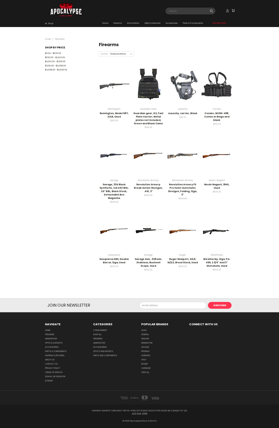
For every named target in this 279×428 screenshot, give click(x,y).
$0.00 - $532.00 (53, 53)
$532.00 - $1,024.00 (55, 57)
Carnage (146, 368)
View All (145, 372)
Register (60, 376)
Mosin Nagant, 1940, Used (216, 186)
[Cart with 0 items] (233, 10)
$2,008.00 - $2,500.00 (56, 69)
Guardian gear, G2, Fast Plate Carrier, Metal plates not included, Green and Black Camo (148, 118)
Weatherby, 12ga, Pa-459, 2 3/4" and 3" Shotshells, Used (216, 262)
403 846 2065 (219, 23)
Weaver (145, 338)
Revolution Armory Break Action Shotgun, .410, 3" (148, 188)
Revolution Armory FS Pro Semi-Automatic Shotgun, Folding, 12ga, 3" (182, 189)
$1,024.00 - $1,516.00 (55, 61)
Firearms (117, 23)
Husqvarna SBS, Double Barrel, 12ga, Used (114, 260)
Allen (143, 330)
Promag (145, 351)
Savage (145, 347)
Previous (270, 418)
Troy (143, 359)
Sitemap (49, 380)
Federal (145, 334)
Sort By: (104, 53)
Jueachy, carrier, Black (182, 113)
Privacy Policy (52, 368)
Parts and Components (105, 355)
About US (50, 359)
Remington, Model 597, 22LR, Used (114, 115)
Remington (146, 342)
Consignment (100, 330)
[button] (212, 335)
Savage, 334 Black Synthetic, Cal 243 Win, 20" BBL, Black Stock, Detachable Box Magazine (114, 191)
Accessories (172, 23)
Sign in (48, 376)
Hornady (145, 355)
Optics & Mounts (152, 23)
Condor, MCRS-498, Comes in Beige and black (216, 117)
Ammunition (133, 23)
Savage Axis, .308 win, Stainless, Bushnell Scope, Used (148, 262)
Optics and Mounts (103, 351)
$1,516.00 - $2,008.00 (55, 65)
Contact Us (51, 363)
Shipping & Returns (54, 355)
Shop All (97, 334)
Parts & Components (193, 23)
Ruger (144, 363)
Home (105, 23)
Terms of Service (54, 372)
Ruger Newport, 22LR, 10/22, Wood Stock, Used (182, 260)
